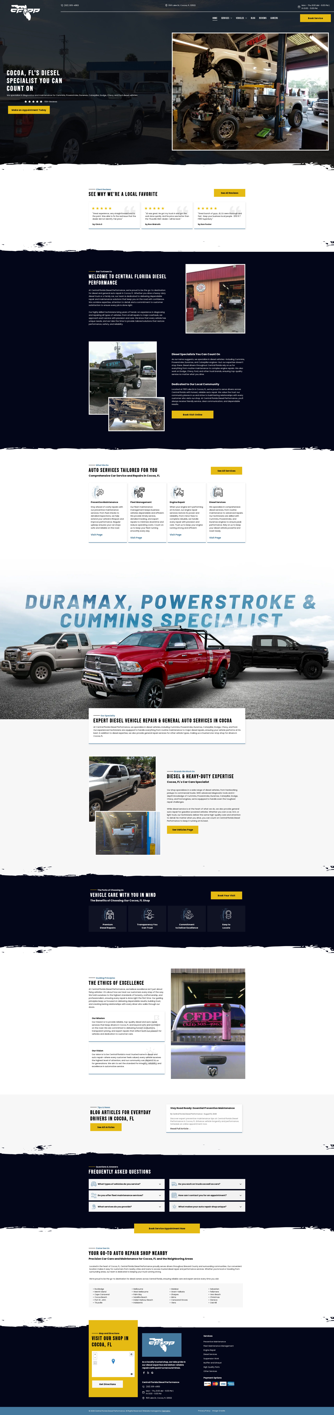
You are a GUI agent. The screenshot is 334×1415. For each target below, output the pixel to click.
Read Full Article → (180, 1128)
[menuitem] (215, 18)
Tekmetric (166, 1411)
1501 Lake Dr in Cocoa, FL (194, 389)
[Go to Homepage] (25, 6)
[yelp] (148, 1373)
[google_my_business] (152, 1373)
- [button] (95, 1357)
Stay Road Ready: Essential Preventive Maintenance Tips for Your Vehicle (202, 1108)
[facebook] (144, 1373)
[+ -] (113, 1364)
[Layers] (131, 1354)
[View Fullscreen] (95, 1363)
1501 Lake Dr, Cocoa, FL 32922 (182, 5)
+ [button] (95, 1354)
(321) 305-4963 (71, 5)
